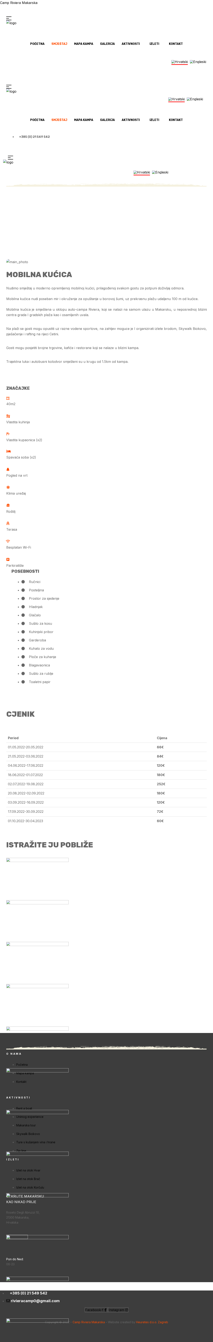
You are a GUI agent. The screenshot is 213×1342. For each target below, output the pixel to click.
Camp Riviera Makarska (18, 3)
